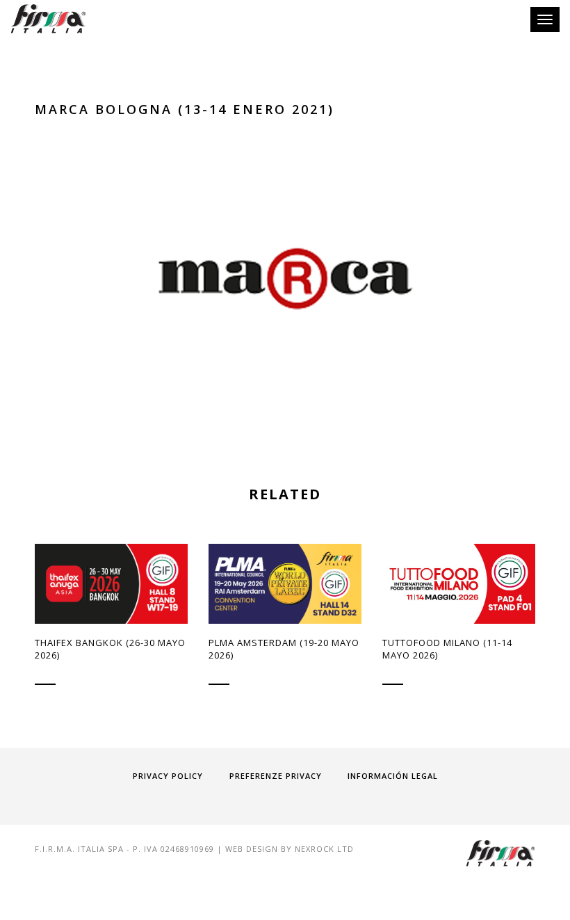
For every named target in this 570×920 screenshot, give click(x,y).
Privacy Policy (168, 775)
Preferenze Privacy (275, 775)
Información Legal (393, 775)
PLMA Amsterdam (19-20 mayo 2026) (284, 648)
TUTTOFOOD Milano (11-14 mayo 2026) (447, 648)
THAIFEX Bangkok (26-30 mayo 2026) (110, 648)
